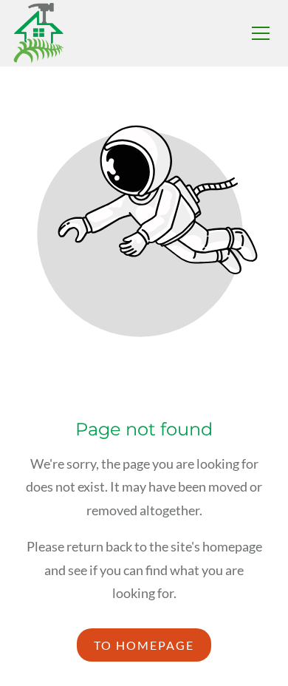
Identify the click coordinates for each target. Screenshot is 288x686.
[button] (260, 33)
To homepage (144, 645)
